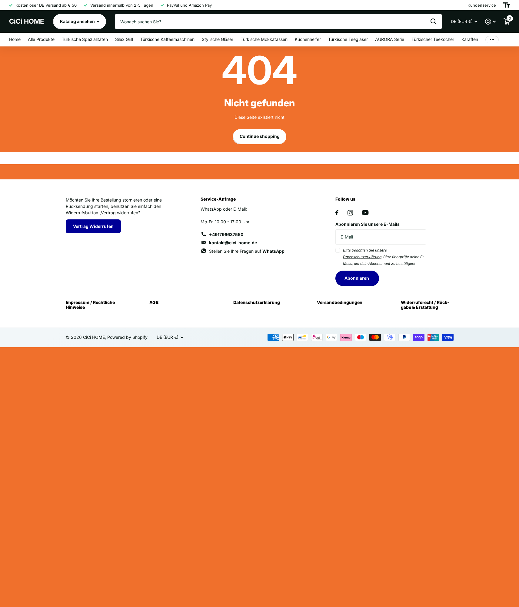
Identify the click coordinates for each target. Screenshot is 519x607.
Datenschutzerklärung (256, 302)
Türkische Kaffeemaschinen (167, 39)
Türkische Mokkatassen (264, 39)
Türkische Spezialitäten (85, 39)
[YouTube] (365, 212)
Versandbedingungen (339, 302)
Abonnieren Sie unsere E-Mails (367, 224)
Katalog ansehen (78, 21)
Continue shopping (260, 136)
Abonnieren (357, 278)
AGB (153, 302)
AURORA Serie (389, 39)
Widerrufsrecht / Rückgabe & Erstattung (425, 305)
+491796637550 (226, 234)
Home (15, 39)
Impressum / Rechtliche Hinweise (90, 305)
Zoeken (433, 21)
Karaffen (469, 39)
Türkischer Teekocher (432, 39)
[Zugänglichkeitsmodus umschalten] (506, 5)
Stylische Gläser (217, 39)
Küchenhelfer (308, 39)
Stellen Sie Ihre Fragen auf (246, 251)
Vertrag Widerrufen (93, 226)
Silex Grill (124, 39)
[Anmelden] (490, 21)
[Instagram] (350, 212)
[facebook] (336, 212)
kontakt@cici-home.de (233, 242)
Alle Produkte (41, 39)
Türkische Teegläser (348, 39)
